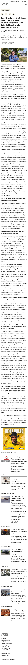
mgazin (11, 43)
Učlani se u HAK (14, 1)
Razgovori (5, 10)
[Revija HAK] (4, 4)
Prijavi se (24, 1)
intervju (4, 43)
